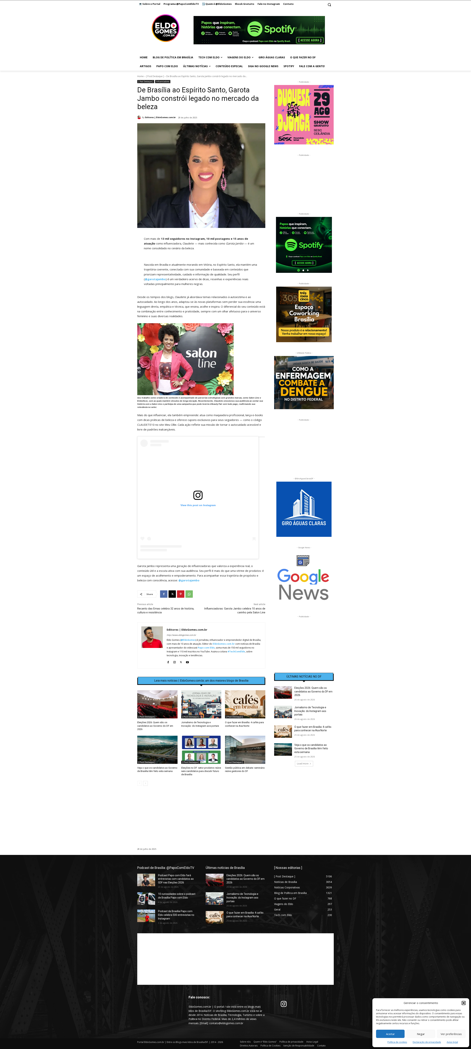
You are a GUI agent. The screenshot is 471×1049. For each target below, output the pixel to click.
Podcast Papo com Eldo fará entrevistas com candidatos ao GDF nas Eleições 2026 (176, 879)
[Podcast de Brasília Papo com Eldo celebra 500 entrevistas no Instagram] (146, 916)
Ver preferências (451, 1034)
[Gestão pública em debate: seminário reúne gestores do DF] (245, 750)
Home (140, 76)
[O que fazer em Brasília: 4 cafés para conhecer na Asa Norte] (245, 704)
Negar (421, 1034)
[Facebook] (163, 594)
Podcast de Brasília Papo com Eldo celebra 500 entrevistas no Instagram (176, 915)
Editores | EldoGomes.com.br (160, 117)
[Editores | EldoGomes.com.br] (139, 117)
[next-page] (145, 783)
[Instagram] (174, 661)
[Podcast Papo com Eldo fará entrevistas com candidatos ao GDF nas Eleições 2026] (146, 880)
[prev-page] (139, 783)
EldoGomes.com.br (224, 643)
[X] (172, 594)
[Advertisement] (201, 820)
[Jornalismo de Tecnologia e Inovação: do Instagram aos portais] (201, 704)
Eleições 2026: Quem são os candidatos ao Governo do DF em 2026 (155, 725)
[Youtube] (187, 661)
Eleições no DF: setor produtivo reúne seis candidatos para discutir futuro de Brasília (201, 771)
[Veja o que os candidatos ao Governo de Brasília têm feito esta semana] (157, 750)
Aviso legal (452, 1042)
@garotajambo (155, 279)
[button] (463, 1003)
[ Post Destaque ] (155, 76)
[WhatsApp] (189, 594)
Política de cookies (397, 1042)
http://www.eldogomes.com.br (181, 635)
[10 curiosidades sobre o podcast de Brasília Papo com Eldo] (146, 898)
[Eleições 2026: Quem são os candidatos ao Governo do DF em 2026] (157, 704)
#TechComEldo (236, 651)
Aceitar (390, 1034)
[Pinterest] (180, 594)
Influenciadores (162, 81)
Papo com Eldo (206, 647)
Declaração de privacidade (427, 1042)
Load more (303, 763)
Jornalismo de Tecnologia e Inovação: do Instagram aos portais (310, 711)
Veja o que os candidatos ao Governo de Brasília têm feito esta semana (311, 748)
